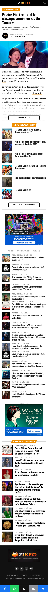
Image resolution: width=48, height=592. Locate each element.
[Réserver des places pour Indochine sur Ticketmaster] (24, 228)
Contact (24, 575)
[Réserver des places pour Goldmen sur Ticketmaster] (24, 419)
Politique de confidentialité (15, 578)
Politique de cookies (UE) (36, 578)
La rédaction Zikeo (19, 36)
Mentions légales (12, 575)
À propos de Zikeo (35, 575)
